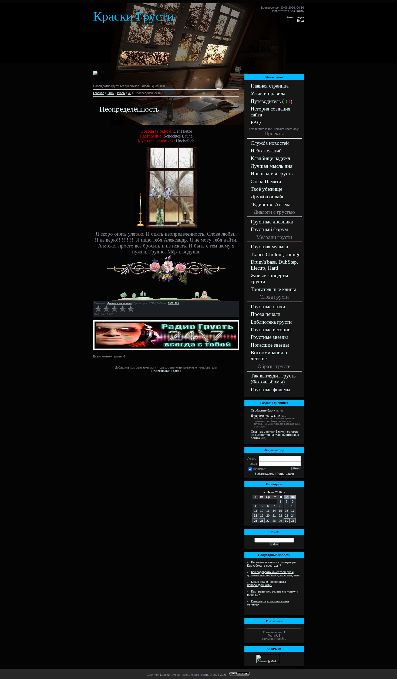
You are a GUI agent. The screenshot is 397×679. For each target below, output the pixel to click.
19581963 (173, 303)
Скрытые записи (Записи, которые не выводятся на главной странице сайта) (275, 435)
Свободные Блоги (263, 410)
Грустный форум (269, 229)
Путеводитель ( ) (271, 101)
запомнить (260, 468)
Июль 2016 (274, 492)
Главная (98, 93)
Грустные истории (271, 329)
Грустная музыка (269, 246)
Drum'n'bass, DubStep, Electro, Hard (274, 265)
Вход (300, 20)
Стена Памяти (266, 181)
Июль (121, 93)
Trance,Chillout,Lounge (275, 254)
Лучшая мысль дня (271, 166)
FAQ (256, 122)
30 (129, 93)
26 (261, 520)
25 (255, 520)
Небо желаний (266, 150)
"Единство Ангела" (271, 204)
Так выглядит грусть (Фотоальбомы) (273, 378)
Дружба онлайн (268, 196)
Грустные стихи (268, 306)
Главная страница (269, 86)
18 (255, 515)
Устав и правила (268, 93)
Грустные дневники (272, 222)
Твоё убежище (266, 189)
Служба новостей (270, 143)
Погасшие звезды (270, 345)
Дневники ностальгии (119, 303)
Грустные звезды (269, 337)
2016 (110, 93)
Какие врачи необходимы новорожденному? (266, 583)
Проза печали (265, 314)
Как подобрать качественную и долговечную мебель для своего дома (273, 573)
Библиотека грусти (271, 322)
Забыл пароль (264, 473)
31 (292, 520)
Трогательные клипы (273, 289)
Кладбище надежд (270, 158)
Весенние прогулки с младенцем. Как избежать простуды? (272, 564)
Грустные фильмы (270, 389)
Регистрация (295, 17)
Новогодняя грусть (272, 173)
